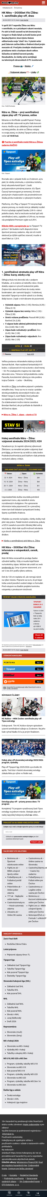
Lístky (33, 72)
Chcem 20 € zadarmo (39, 636)
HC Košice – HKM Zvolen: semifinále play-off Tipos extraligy (21, 719)
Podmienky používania (14, 1178)
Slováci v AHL (13, 1099)
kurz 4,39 (30, 354)
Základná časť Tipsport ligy (18, 965)
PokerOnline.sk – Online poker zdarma (14, 890)
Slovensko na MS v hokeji (18, 1046)
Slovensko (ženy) (14, 1035)
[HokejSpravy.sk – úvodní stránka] (10, 2)
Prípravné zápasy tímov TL (18, 955)
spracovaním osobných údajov (23, 836)
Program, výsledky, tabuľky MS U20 (22, 1074)
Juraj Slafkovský (14, 1018)
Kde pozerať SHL (14, 993)
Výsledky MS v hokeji (16, 1049)
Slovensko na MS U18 (16, 1067)
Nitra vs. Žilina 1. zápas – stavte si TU (20, 414)
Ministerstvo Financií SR (27, 1162)
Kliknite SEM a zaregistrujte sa (15, 226)
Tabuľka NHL (12, 1007)
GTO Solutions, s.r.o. (10, 1185)
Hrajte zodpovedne (37, 644)
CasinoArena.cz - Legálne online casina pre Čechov (36, 890)
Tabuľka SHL (12, 990)
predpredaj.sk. (8, 567)
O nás (4, 1175)
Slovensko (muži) (14, 1032)
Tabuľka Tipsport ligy (16, 969)
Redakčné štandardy (29, 1175)
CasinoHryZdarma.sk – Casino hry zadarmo (38, 871)
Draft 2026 (11, 1021)
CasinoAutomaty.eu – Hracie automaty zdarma (16, 905)
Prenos (16, 66)
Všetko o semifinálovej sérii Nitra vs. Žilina (21, 541)
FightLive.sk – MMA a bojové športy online (13, 871)
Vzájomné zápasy (18, 72)
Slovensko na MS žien (16, 1085)
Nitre (8, 452)
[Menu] (43, 2)
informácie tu (29, 646)
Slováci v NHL (13, 1014)
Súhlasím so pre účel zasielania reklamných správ (22, 838)
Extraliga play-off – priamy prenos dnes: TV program (21, 803)
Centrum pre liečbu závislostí (20, 1168)
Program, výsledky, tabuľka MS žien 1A (24, 1081)
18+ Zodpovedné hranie (29, 1181)
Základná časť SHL (15, 986)
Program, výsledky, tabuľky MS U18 (22, 1064)
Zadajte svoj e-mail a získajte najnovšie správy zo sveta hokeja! (23, 827)
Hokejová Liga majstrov (17, 1102)
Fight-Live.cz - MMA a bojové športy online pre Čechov (37, 908)
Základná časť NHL (15, 1004)
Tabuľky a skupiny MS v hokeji (20, 1053)
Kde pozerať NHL (14, 1011)
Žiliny (14, 386)
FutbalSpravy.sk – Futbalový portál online (15, 880)
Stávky (28, 66)
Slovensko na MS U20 (16, 1078)
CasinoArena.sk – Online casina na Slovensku (36, 861)
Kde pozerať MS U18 (16, 1071)
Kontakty (13, 1175)
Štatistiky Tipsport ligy (16, 976)
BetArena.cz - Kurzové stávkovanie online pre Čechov (38, 899)
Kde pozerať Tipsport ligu (18, 972)
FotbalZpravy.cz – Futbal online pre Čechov (36, 880)
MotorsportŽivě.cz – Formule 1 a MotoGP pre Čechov (37, 918)
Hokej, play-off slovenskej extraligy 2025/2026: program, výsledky (22, 761)
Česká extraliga (13, 1095)
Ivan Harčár (24, 20)
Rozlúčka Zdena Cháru (17, 944)
